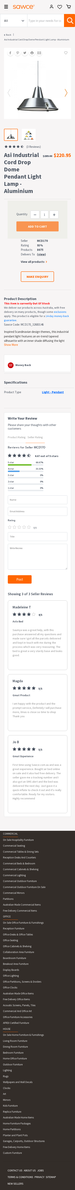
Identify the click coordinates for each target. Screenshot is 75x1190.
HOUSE (7, 1029)
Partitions (8, 899)
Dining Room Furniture (15, 1046)
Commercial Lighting (14, 875)
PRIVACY (39, 1177)
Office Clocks (10, 987)
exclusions (60, 312)
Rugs (5, 1076)
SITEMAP (51, 1177)
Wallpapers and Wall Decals (17, 1082)
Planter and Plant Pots (15, 1135)
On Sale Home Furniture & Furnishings (23, 1035)
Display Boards (11, 970)
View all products (32, 262)
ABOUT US (30, 1170)
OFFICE (7, 916)
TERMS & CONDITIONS (20, 1177)
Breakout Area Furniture (15, 964)
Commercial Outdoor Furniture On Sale (24, 887)
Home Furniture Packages (17, 1123)
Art (4, 1094)
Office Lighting (11, 975)
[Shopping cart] (68, 7)
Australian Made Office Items (18, 993)
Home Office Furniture (15, 1058)
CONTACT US (15, 1170)
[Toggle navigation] (5, 7)
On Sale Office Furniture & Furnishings (23, 922)
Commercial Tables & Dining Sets (21, 851)
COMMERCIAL (10, 833)
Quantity (21, 214)
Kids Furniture (10, 1105)
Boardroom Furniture (14, 958)
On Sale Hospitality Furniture (18, 840)
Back (8, 34)
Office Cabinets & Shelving (17, 946)
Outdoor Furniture (13, 1064)
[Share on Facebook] (9, 53)
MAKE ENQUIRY (37, 277)
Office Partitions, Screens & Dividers (22, 981)
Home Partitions (12, 1129)
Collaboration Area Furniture (18, 952)
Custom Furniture (12, 1153)
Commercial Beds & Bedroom (19, 863)
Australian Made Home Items (18, 1117)
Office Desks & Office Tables (18, 934)
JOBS (40, 1170)
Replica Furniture (12, 1111)
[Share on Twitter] (23, 53)
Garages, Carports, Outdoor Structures (24, 1141)
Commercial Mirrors (13, 893)
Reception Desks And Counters (19, 857)
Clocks (6, 1088)
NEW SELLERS (15, 1183)
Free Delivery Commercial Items (20, 910)
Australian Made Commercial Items (22, 904)
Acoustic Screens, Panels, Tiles (19, 1005)
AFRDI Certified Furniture (16, 1023)
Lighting (7, 1070)
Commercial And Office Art (17, 1011)
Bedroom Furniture (13, 1052)
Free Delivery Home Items (16, 1147)
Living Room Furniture (15, 1041)
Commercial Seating (14, 845)
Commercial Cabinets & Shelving (20, 869)
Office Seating (10, 940)
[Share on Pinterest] (16, 53)
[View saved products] (59, 8)
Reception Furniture (13, 928)
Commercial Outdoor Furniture (20, 881)
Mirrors (6, 1100)
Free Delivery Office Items (16, 999)
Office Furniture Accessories (17, 1017)
